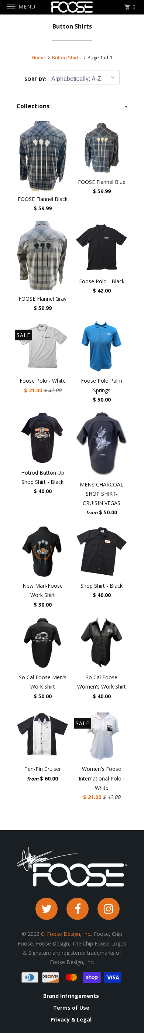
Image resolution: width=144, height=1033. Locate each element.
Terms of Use (71, 1008)
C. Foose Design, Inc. (66, 933)
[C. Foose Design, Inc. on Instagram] (108, 909)
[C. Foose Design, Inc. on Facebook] (77, 909)
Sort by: (36, 79)
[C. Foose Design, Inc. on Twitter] (46, 909)
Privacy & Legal (71, 1019)
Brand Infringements (71, 996)
